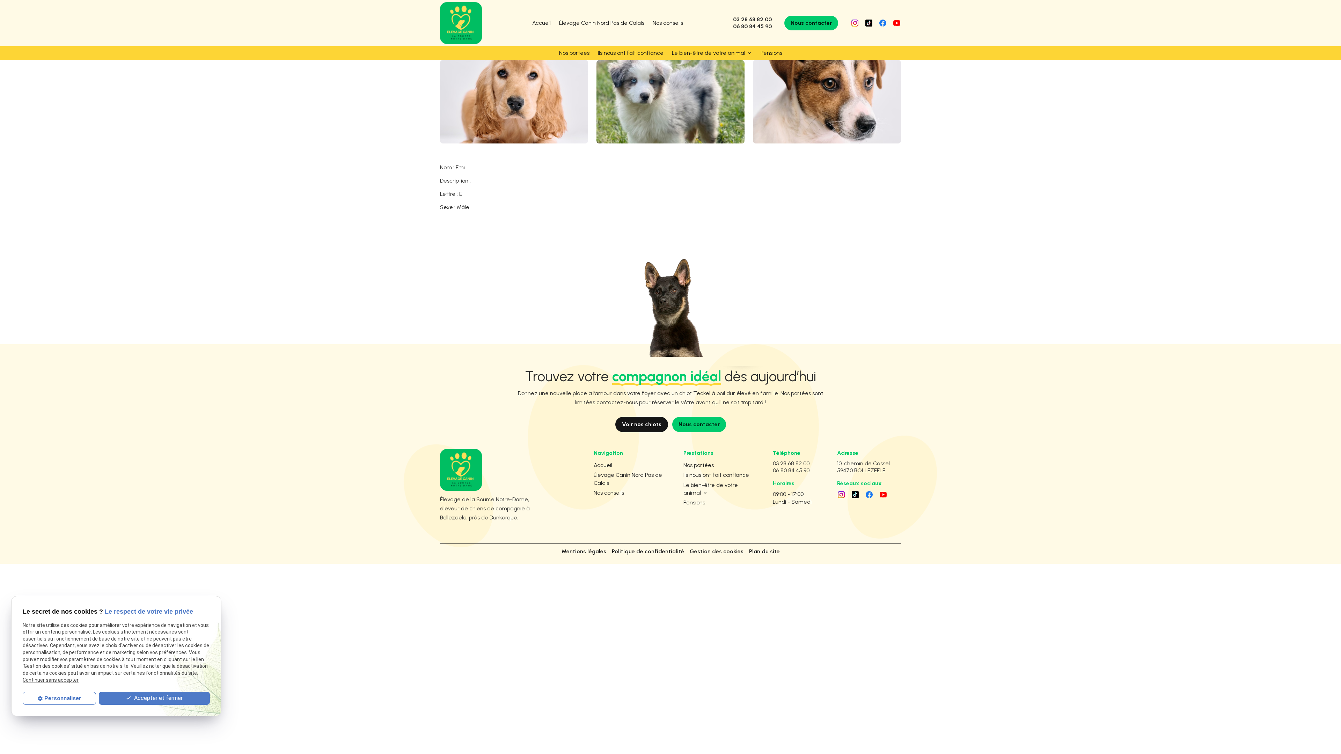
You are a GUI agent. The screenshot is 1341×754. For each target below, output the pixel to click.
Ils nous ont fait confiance (631, 53)
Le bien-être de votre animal (708, 53)
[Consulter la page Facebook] (883, 23)
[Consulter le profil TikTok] (869, 23)
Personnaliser (62, 698)
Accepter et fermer (158, 698)
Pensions (771, 53)
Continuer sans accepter (51, 680)
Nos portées (574, 53)
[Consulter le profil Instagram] (855, 23)
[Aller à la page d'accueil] (461, 23)
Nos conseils (668, 23)
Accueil (541, 23)
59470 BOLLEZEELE (865, 467)
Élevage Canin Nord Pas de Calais (601, 23)
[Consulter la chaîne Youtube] (897, 23)
